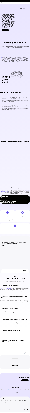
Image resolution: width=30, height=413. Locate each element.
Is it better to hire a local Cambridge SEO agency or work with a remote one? (14, 319)
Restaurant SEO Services (22, 400)
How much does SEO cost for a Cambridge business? (11, 285)
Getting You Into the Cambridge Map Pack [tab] (4, 198)
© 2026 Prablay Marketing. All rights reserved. (7, 409)
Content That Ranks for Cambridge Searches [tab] (4, 200)
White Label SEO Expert (13, 400)
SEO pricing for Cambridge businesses (5, 288)
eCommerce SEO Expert (4, 400)
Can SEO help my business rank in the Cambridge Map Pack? (12, 330)
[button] (28, 3)
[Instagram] (24, 410)
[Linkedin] (28, 410)
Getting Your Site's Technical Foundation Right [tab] (4, 196)
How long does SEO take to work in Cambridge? (10, 308)
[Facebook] (26, 410)
